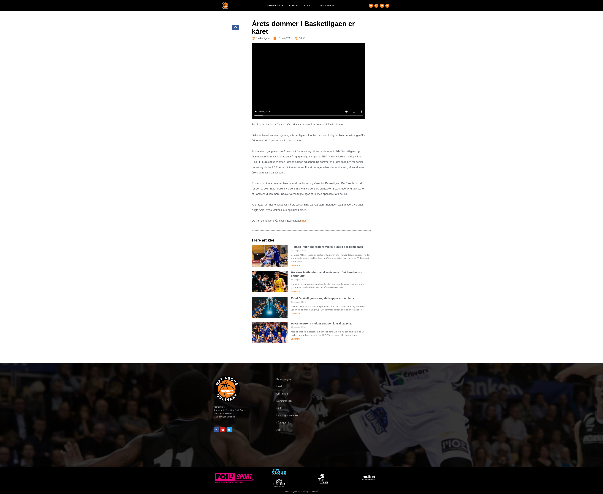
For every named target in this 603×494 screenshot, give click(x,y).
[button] (235, 27)
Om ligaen (325, 6)
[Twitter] (387, 6)
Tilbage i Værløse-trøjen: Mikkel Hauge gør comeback (327, 246)
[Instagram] (376, 6)
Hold (292, 6)
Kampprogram (284, 379)
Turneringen (273, 6)
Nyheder (308, 6)
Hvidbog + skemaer (287, 415)
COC (279, 408)
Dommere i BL (284, 401)
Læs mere (295, 265)
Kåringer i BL (283, 422)
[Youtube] (382, 6)
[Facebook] (371, 6)
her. (304, 220)
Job (278, 429)
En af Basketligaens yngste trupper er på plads (322, 298)
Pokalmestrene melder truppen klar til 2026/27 (322, 323)
